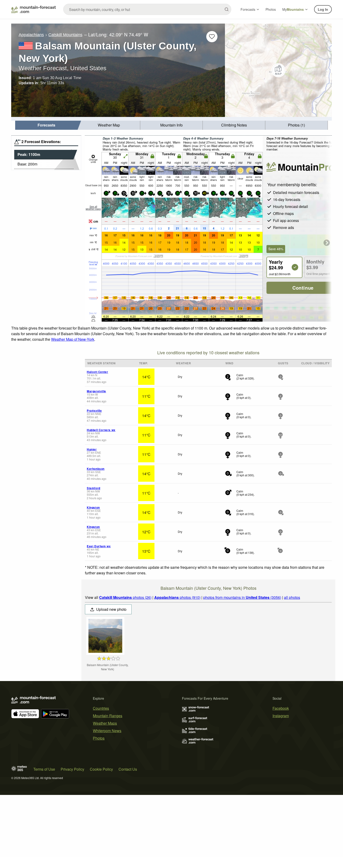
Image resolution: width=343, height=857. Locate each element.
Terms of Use (44, 769)
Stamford (93, 488)
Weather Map (109, 125)
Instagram (281, 715)
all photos (292, 597)
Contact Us (128, 769)
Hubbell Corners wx (101, 430)
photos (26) (125, 597)
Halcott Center (97, 372)
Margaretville (96, 391)
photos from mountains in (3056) (242, 597)
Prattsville (94, 410)
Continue (303, 287)
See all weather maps (93, 208)
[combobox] (147, 9)
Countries (101, 708)
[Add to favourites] (211, 36)
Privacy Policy (72, 769)
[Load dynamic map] (278, 70)
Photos (271, 9)
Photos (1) (296, 125)
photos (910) (177, 597)
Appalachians (31, 34)
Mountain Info (171, 125)
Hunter (92, 449)
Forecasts (248, 9)
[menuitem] (46, 125)
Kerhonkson (96, 469)
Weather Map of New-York (72, 339)
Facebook (281, 708)
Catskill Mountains (65, 34)
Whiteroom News (107, 730)
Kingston (93, 507)
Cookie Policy (101, 769)
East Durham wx (99, 546)
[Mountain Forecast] (33, 9)
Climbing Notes (234, 125)
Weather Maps (105, 723)
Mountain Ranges (107, 715)
